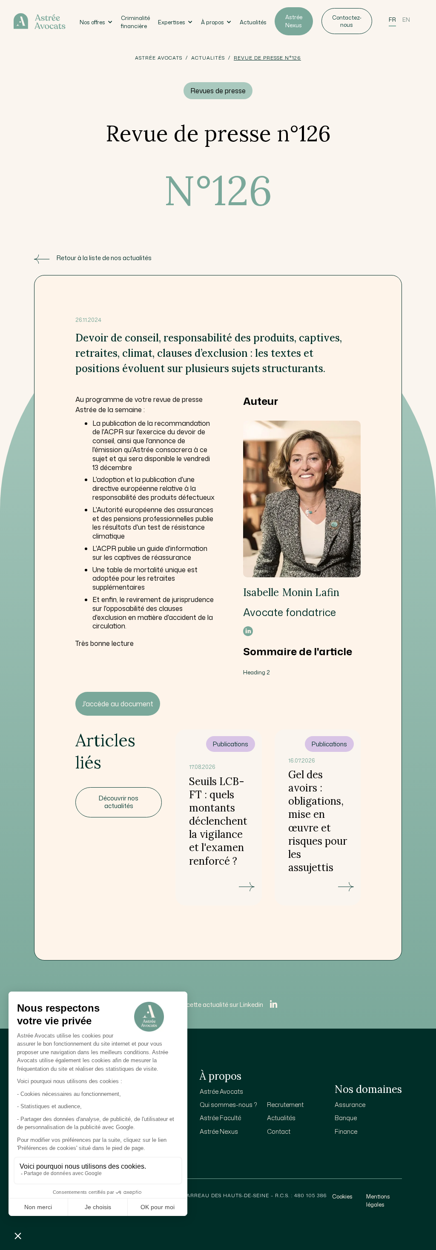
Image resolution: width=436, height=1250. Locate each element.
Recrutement (285, 1104)
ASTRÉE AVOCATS (158, 57)
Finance (346, 1131)
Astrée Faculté (220, 1117)
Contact (278, 1131)
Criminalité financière (135, 22)
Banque (346, 1117)
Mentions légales (378, 1200)
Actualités (253, 22)
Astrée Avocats (221, 1091)
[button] (96, 21)
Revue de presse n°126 (267, 57)
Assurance (350, 1104)
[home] (40, 21)
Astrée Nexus (293, 21)
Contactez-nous (346, 21)
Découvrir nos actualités (118, 802)
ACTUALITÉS (208, 57)
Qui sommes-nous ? (228, 1104)
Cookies (342, 1196)
